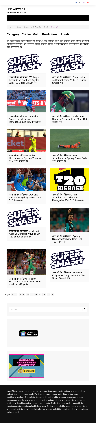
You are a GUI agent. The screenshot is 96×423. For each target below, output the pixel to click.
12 (36, 294)
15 (48, 294)
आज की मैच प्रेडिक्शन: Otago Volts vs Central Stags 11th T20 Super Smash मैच (69, 80)
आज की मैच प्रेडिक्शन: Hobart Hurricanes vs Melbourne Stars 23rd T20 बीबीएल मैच (25, 281)
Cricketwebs (16, 9)
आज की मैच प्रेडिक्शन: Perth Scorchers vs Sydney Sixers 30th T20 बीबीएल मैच (69, 158)
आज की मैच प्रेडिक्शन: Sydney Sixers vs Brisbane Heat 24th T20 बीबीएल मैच (67, 239)
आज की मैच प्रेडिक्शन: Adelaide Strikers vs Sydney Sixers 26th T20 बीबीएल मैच (25, 197)
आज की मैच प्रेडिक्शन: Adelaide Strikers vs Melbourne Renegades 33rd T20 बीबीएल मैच (25, 119)
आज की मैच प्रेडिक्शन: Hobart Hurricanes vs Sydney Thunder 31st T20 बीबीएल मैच (25, 158)
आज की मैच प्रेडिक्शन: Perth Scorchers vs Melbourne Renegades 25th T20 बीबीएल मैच (68, 197)
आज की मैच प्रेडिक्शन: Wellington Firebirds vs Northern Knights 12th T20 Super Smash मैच (24, 80)
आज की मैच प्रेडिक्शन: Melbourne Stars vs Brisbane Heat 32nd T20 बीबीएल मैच (69, 119)
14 (44, 294)
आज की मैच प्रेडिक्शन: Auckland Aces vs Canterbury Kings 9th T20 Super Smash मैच (24, 234)
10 (27, 294)
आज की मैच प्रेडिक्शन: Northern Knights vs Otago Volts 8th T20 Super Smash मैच (68, 275)
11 (32, 294)
